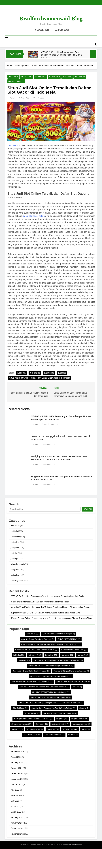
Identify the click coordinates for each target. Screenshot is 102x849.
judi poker (54, 77)
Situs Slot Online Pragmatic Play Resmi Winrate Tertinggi (53, 708)
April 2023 (15, 806)
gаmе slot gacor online (34, 216)
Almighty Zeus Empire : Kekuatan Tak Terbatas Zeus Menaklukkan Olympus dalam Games (50, 607)
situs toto (83, 708)
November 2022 (18, 834)
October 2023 (16, 784)
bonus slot (15, 526)
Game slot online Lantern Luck (73, 650)
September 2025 (18, 751)
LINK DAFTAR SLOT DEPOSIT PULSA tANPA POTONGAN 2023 (58, 660)
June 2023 (15, 795)
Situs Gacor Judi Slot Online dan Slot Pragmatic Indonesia (50, 666)
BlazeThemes (76, 845)
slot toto (86, 729)
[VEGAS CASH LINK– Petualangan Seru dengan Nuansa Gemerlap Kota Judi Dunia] (33, 56)
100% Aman (32, 634)
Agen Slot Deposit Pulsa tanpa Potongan (37, 639)
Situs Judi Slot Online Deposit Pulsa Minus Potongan (50, 676)
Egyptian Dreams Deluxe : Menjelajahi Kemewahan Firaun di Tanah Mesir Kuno (45, 613)
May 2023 (15, 801)
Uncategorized (16, 81)
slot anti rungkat (32, 713)
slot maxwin (42, 724)
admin (12, 98)
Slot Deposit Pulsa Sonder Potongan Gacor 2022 (33, 719)
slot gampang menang (21, 724)
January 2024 (16, 768)
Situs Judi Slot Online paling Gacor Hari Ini (73, 682)
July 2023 (15, 790)
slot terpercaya (70, 729)
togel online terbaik (32, 735)
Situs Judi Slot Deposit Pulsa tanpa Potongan (71, 671)
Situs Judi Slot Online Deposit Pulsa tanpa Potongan (32, 682)
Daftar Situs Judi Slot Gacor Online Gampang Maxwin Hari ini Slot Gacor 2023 (50, 644)
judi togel (79, 77)
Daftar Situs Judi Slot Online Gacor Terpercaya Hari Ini (36, 650)
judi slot (67, 77)
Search (88, 509)
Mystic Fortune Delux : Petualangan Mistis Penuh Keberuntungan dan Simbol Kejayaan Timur (51, 618)
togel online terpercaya (54, 735)
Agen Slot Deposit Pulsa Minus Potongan (58, 634)
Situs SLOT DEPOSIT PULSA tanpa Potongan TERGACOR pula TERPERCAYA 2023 (50, 703)
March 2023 (16, 812)
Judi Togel (24, 660)
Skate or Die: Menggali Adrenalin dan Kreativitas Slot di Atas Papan (40, 602)
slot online (15, 575)
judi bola (13, 77)
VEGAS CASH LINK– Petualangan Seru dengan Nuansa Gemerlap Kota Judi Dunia (61, 53)
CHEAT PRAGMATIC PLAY (69, 639)
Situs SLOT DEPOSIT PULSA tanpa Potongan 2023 (51, 697)
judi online (40, 77)
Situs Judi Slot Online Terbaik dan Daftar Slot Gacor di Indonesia (39, 378)
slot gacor (15, 569)
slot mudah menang (81, 724)
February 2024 (17, 762)
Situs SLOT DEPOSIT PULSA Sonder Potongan (50, 692)
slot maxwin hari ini (60, 724)
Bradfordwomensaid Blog (51, 18)
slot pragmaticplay (35, 729)
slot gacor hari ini (79, 719)
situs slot (77, 687)
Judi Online (12, 145)
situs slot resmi (17, 564)
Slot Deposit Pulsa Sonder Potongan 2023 (59, 713)
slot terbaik (53, 729)
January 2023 (16, 823)
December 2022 (18, 828)
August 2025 (16, 757)
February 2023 (17, 817)
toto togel (73, 735)
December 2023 (18, 773)
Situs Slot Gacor (20, 708)
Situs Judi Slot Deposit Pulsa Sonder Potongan (31, 671)
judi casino (26, 77)
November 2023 (18, 779)
